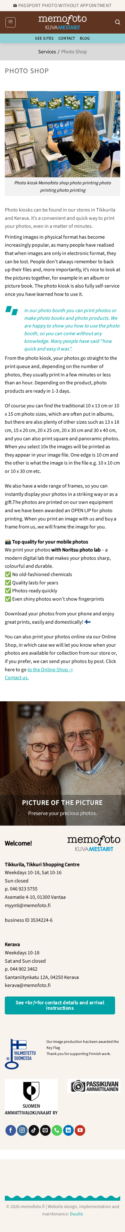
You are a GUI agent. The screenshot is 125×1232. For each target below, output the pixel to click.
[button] (10, 22)
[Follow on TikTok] (34, 1130)
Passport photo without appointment (65, 5)
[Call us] (57, 1130)
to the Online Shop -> (50, 669)
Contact (66, 38)
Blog (85, 38)
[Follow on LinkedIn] (68, 1130)
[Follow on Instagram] (22, 1130)
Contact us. (17, 677)
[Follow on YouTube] (80, 1130)
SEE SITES (44, 38)
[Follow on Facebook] (10, 1130)
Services (47, 51)
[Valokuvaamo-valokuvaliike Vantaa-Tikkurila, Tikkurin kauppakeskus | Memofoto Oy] (62, 22)
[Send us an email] (45, 1130)
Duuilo (76, 1214)
